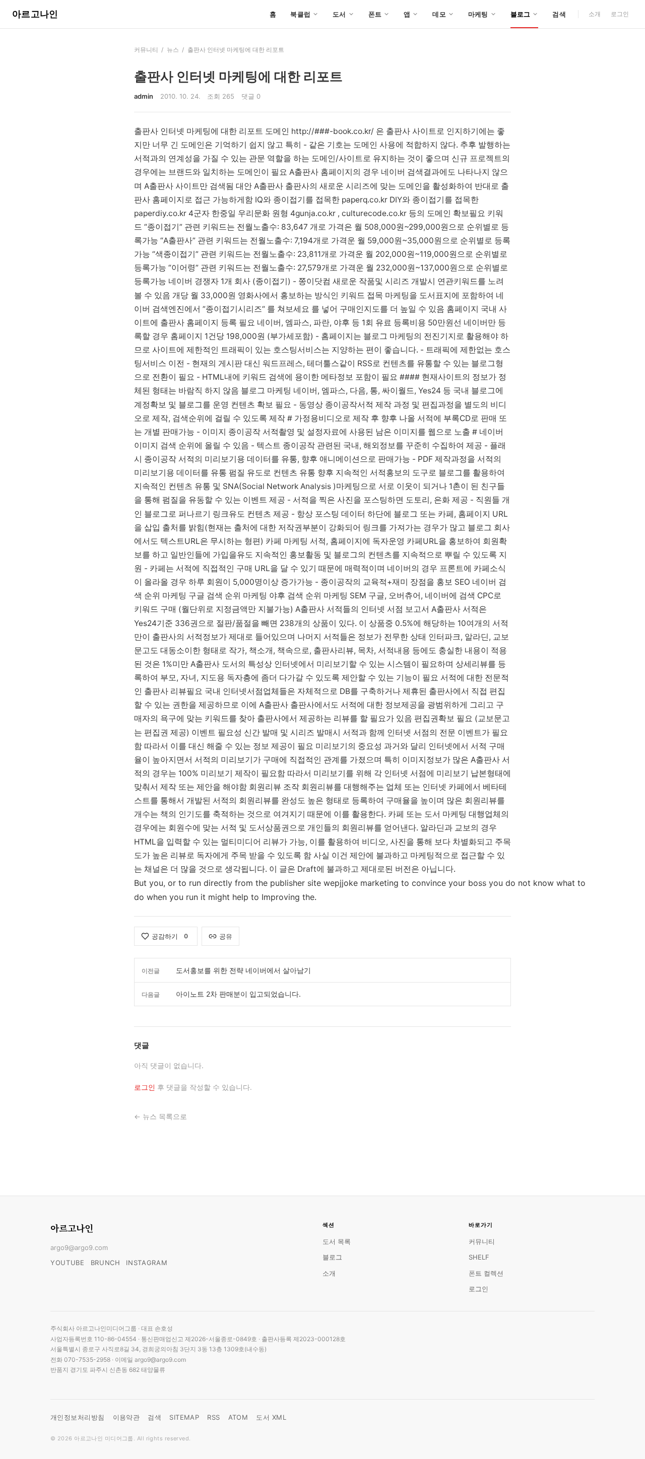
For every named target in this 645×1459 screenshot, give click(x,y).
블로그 (332, 1257)
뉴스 (173, 49)
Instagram (146, 1263)
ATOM (238, 1417)
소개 (595, 14)
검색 (559, 14)
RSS (213, 1417)
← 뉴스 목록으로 (160, 1117)
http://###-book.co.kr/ (332, 131)
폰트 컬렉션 (486, 1273)
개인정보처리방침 (77, 1417)
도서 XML (271, 1417)
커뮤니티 (146, 49)
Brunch (105, 1263)
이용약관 (126, 1417)
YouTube (67, 1263)
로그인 (620, 14)
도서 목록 (336, 1241)
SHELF (479, 1257)
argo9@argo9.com (79, 1247)
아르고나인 (35, 14)
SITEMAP (184, 1417)
